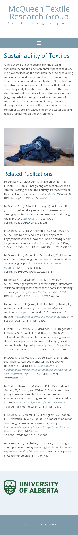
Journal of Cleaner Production (33, 292)
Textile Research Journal (45, 243)
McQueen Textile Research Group (39, 12)
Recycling (29, 218)
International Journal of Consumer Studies (40, 316)
